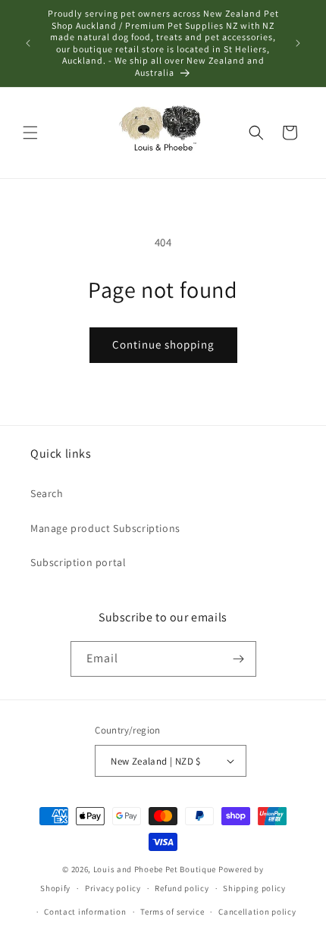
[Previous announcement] (28, 43)
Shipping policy (254, 888)
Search (47, 493)
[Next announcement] (298, 43)
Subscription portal (78, 562)
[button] (30, 132)
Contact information (85, 911)
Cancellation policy (257, 911)
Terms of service (172, 911)
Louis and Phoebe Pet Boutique (154, 869)
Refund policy (181, 888)
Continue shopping (163, 344)
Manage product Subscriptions (105, 528)
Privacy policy (113, 888)
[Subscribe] (238, 659)
